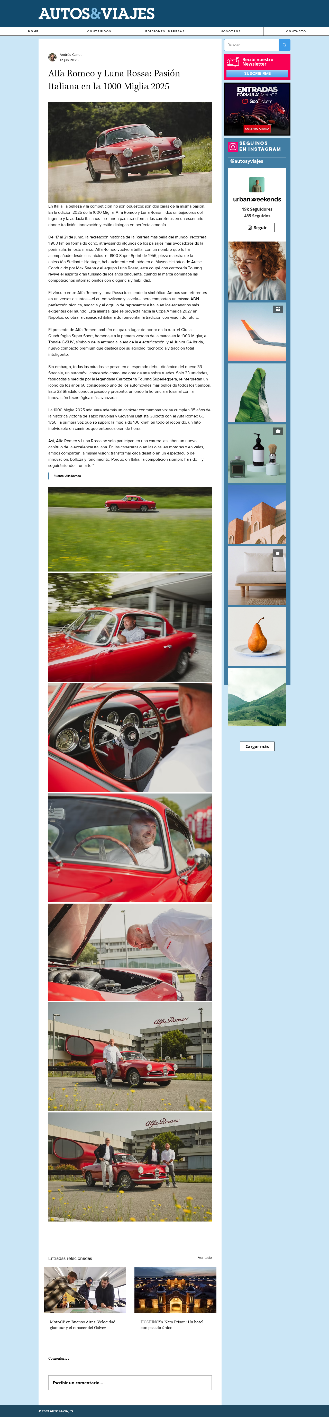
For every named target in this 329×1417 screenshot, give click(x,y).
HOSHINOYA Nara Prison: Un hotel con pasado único (172, 1325)
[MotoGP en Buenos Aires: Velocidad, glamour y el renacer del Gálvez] (85, 1290)
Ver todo (205, 1257)
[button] (99, 31)
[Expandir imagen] (130, 529)
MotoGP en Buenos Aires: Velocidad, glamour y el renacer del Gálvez (83, 1325)
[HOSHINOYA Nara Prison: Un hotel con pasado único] (175, 1290)
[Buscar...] (284, 45)
